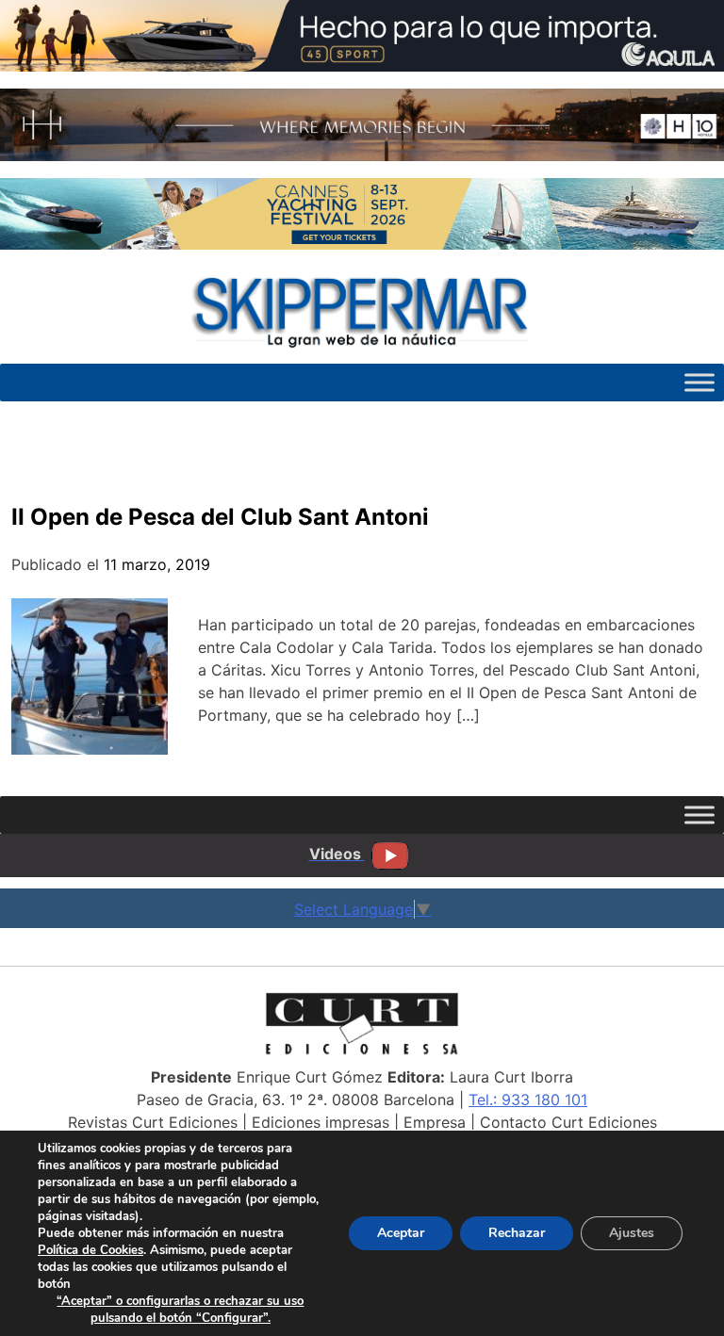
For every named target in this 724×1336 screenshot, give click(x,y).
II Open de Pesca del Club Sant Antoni (220, 516)
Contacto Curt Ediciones (568, 1122)
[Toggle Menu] (699, 382)
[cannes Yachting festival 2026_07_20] (362, 244)
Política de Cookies (90, 1250)
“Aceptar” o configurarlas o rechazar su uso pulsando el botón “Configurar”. (180, 1310)
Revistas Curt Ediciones (153, 1122)
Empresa (434, 1122)
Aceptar (400, 1233)
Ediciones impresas (320, 1122)
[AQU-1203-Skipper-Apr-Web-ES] (362, 66)
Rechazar (516, 1233)
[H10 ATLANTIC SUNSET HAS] (362, 155)
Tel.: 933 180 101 (528, 1099)
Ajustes (631, 1233)
